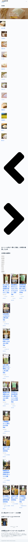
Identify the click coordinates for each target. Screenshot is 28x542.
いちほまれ (3, 38)
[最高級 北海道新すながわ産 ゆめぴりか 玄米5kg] (6, 386)
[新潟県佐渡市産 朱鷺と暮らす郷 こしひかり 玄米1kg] (23, 279)
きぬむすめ (3, 48)
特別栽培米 (3, 120)
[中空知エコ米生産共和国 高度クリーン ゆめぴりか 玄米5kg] (14, 386)
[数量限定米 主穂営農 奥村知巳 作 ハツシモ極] (6, 464)
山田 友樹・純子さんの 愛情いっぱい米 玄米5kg (7, 368)
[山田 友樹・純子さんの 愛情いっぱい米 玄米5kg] (6, 359)
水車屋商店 (2, 2)
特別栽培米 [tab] (2, 271)
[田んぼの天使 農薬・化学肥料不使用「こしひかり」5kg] (6, 279)
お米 (8, 323)
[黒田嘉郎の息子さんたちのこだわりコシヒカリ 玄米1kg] (14, 279)
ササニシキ (3, 89)
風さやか (2, 140)
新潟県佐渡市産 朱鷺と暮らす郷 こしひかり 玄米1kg (22, 288)
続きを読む (4, 298)
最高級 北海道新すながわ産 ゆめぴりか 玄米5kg (6, 396)
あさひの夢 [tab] (2, 258)
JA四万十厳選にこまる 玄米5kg (6, 449)
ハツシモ (2, 99)
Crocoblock (13, 540)
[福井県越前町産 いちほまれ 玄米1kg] (6, 333)
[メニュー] (26, 1)
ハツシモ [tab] (2, 269)
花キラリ (2, 130)
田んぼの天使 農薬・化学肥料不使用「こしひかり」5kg (6, 288)
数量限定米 (3, 109)
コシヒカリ (3, 79)
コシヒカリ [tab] (2, 256)
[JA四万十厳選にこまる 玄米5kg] (6, 441)
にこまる (2, 58)
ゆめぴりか (14, 405)
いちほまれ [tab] (2, 260)
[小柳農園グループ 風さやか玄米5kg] (6, 415)
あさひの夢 (3, 28)
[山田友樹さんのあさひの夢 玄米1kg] (6, 308)
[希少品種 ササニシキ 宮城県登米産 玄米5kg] (6, 490)
